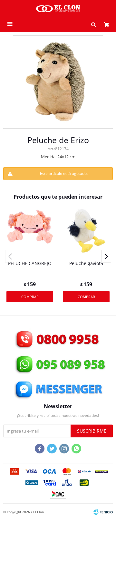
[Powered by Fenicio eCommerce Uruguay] (103, 512)
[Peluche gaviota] (86, 230)
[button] (93, 24)
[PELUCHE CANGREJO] (29, 230)
